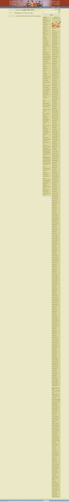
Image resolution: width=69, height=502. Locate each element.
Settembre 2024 (55, 56)
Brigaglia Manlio (55, 425)
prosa (44, 71)
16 (58, 23)
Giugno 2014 (54, 267)
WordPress (41, 501)
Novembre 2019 (55, 156)
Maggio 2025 (54, 44)
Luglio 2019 (54, 163)
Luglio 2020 (54, 143)
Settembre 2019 (55, 160)
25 (52, 26)
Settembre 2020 (55, 139)
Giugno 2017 (54, 207)
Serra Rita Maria (55, 416)
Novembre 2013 (55, 280)
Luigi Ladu (45, 170)
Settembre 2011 (55, 325)
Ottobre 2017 (54, 200)
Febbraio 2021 (55, 130)
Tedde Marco (54, 491)
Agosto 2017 (54, 203)
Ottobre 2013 (54, 281)
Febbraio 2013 (55, 295)
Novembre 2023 (55, 73)
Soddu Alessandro (55, 486)
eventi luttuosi (45, 44)
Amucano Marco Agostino (55, 421)
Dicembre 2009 (55, 361)
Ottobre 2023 (54, 75)
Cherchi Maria (54, 433)
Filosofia (44, 49)
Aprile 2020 (54, 148)
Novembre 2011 (55, 321)
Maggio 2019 (54, 167)
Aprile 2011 (54, 333)
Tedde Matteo (54, 418)
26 (53, 26)
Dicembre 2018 (55, 176)
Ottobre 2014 (54, 262)
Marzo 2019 (54, 170)
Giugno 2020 (54, 144)
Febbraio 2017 (55, 214)
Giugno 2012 (54, 309)
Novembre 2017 (55, 198)
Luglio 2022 (54, 101)
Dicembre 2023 (55, 72)
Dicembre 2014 (55, 259)
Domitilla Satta (45, 176)
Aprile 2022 (54, 106)
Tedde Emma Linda (55, 489)
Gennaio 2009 (54, 380)
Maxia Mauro (54, 460)
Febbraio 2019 (55, 172)
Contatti (58, 7)
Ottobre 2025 (54, 39)
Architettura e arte (46, 20)
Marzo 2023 (54, 87)
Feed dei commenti (46, 105)
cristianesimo (45, 34)
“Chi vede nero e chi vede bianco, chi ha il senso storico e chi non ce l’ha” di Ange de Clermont (47, 161)
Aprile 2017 (54, 210)
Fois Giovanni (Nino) (56, 401)
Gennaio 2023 (54, 91)
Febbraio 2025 (55, 47)
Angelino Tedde (55, 423)
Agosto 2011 (54, 326)
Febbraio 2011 (55, 337)
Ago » (55, 28)
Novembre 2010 (55, 342)
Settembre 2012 (55, 304)
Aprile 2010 (54, 354)
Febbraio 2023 (55, 89)
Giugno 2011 (54, 330)
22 (57, 25)
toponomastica (45, 87)
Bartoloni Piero (55, 394)
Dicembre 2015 (55, 238)
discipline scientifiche (45, 38)
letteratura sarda (46, 59)
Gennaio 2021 (54, 132)
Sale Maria (54, 474)
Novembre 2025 (55, 37)
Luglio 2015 (54, 247)
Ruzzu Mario (54, 413)
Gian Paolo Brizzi (46, 168)
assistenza (45, 22)
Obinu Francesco (55, 464)
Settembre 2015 (55, 243)
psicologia (45, 73)
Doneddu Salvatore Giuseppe (55, 441)
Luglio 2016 (54, 226)
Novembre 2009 (55, 363)
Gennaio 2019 (54, 174)
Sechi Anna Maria (55, 484)
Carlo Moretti (45, 174)
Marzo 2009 (54, 377)
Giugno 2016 (54, 228)
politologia (45, 69)
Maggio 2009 (54, 373)
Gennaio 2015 (54, 257)
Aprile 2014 (54, 271)
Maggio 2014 (54, 269)
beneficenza (45, 24)
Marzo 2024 (54, 66)
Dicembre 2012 (55, 299)
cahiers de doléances (45, 28)
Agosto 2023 (54, 78)
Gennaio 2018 (54, 195)
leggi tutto (39, 16)
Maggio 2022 (54, 104)
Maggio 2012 (54, 311)
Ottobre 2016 (54, 221)
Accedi (44, 101)
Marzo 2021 (54, 129)
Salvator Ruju (54, 476)
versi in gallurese (46, 89)
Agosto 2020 (54, 141)
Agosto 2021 (54, 120)
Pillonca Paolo (55, 471)
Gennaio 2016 (54, 236)
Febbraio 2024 (55, 68)
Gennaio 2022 (54, 111)
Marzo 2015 (54, 254)
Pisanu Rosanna (55, 472)
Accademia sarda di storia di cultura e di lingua (18, 2)
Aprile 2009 (54, 375)
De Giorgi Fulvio (55, 438)
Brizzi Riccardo (55, 428)
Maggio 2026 (54, 33)
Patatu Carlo (54, 469)
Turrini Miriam (54, 495)
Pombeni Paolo (55, 409)
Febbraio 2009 (55, 378)
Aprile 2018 (54, 189)
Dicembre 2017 (55, 196)
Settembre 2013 (55, 283)
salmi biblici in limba (47, 76)
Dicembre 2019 (55, 155)
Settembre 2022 (55, 98)
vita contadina (45, 94)
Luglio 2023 (54, 80)
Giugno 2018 (54, 186)
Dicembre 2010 (55, 340)
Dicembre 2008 (55, 382)
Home (41, 7)
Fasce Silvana (55, 443)
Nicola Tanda (45, 191)
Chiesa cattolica (46, 181)
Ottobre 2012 (54, 302)
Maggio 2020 (54, 146)
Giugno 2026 (54, 32)
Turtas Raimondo (55, 496)
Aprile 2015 (54, 252)
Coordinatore (53, 7)
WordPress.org (46, 106)
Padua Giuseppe (55, 467)
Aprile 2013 (54, 292)
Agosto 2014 (54, 264)
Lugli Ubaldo (54, 452)
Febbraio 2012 (55, 316)
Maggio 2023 (54, 84)
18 (52, 25)
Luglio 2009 (54, 370)
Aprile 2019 (54, 169)
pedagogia (45, 68)
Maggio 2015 (54, 250)
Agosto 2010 (54, 347)
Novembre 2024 (55, 52)
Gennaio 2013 (54, 297)
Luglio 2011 (54, 328)
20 (55, 25)
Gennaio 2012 (54, 318)
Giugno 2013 (54, 288)
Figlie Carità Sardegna (45, 184)
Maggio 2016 (54, 229)
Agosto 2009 (54, 368)
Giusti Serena (54, 402)
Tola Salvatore (55, 493)
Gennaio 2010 (54, 359)
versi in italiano (46, 90)
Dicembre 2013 (55, 278)
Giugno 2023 (54, 82)
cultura (44, 35)
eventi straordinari (46, 45)
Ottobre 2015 (54, 241)
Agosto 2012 (54, 306)
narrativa (44, 64)
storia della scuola (46, 85)
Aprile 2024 (54, 65)
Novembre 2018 (55, 177)
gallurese (44, 51)
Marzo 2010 (54, 356)
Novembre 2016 (55, 219)
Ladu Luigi (54, 448)
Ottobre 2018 (54, 179)
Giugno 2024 (54, 61)
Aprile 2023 (54, 85)
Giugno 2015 (54, 248)
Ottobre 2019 (54, 158)
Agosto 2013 (54, 285)
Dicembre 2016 (55, 217)
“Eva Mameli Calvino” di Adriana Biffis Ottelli (46, 139)
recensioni (45, 75)
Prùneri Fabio (54, 411)
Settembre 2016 (55, 222)
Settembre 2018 (55, 181)
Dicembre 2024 (55, 51)
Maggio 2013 (54, 290)
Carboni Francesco (55, 430)
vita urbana (45, 97)
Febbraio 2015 (55, 255)
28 (56, 26)
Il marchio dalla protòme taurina (46, 53)
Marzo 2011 (54, 335)
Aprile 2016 (54, 231)
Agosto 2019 (54, 162)
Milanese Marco (55, 406)
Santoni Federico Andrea (55, 479)
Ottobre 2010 (54, 344)
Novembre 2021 (55, 115)
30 (58, 26)
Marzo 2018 (54, 191)
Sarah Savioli (45, 78)
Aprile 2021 (54, 127)
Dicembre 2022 (55, 92)
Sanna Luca (54, 414)
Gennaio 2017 (54, 215)
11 (52, 23)
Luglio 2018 (54, 184)
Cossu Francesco (55, 437)
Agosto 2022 (54, 99)
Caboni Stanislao (55, 395)
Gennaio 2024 (54, 70)
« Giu (53, 28)
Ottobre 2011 (54, 323)
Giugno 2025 (54, 42)
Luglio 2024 (54, 59)
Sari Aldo (54, 481)
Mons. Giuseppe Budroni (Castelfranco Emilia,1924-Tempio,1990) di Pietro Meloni (46, 117)
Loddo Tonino (54, 450)
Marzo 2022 (54, 108)
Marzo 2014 (54, 273)
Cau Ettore (54, 397)
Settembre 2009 (55, 366)
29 (57, 26)
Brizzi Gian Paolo (55, 426)
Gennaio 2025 (54, 49)
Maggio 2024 (54, 63)
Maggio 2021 (54, 125)
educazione (45, 40)
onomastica (45, 66)
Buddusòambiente (46, 180)
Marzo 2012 (54, 314)
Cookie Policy (54, 435)
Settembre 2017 (55, 202)
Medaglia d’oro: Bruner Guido (24, 13)
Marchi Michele (55, 404)
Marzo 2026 (54, 35)
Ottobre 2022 (54, 96)
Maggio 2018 (54, 188)
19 (53, 25)
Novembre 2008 (55, 384)
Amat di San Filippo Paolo (56, 391)
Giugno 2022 (54, 103)
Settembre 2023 (55, 77)
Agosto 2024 (54, 58)
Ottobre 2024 (54, 54)
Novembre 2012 (55, 300)
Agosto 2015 (54, 245)
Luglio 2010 (54, 349)
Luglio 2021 (54, 122)
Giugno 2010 (54, 351)
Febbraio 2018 (55, 193)
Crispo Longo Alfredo (56, 399)
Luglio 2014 (54, 266)
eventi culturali (45, 42)
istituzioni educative (46, 56)
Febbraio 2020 (55, 151)
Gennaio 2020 (54, 153)
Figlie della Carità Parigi (46, 187)
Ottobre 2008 (54, 385)
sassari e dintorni (46, 82)
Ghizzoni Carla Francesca (55, 446)
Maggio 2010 (54, 352)
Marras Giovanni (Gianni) (55, 456)
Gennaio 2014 (54, 276)
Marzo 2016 (54, 233)
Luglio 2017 (54, 205)
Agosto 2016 (54, 224)
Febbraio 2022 (55, 110)
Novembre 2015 (55, 240)
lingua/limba (45, 61)
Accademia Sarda (46, 7)
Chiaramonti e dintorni (45, 31)
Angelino (44, 110)
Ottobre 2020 (54, 137)
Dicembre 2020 (55, 134)
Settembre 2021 (55, 118)
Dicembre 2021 (55, 113)
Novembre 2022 (55, 94)
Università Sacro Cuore (46, 194)
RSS (59, 9)
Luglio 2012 (54, 307)
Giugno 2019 (54, 165)
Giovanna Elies (46, 142)
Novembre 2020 (55, 136)
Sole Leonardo (55, 488)
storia (44, 83)
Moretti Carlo (54, 462)
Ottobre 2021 (54, 117)
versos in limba (46, 92)
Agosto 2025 (54, 40)
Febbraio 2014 (55, 274)
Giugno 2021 (54, 124)
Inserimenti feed (46, 103)
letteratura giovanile (46, 57)
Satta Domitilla (55, 482)
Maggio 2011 (54, 332)
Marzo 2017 (54, 212)
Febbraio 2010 (55, 358)
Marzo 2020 (54, 150)
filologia (44, 47)
